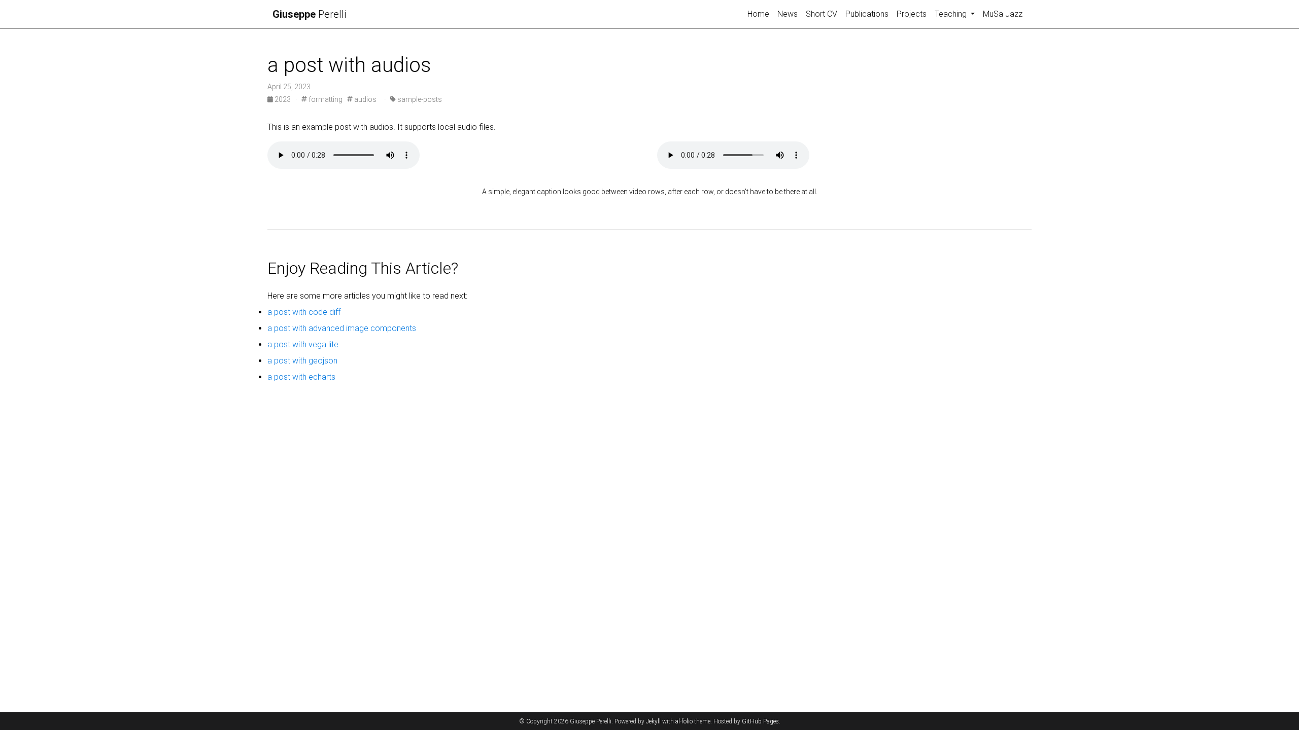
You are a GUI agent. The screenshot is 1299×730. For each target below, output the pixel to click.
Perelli (309, 14)
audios (365, 99)
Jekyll (653, 721)
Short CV (821, 14)
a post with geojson (302, 361)
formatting (325, 99)
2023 (282, 99)
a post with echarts (301, 377)
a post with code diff (303, 312)
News (787, 14)
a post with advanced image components (341, 328)
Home (758, 14)
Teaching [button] (952, 14)
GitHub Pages (760, 721)
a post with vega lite (302, 344)
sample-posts (419, 99)
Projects (912, 14)
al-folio (684, 721)
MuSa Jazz (1002, 14)
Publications (866, 14)
